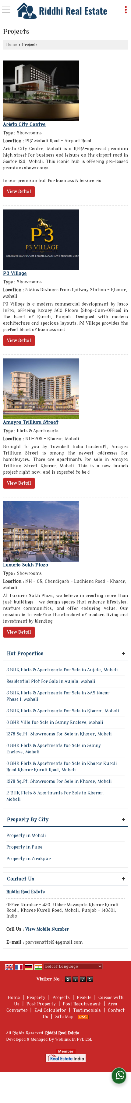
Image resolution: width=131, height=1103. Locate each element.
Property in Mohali (26, 835)
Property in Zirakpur (28, 858)
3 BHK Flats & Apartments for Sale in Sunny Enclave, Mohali (53, 748)
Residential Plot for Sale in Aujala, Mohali (50, 681)
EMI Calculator (50, 1010)
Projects (61, 997)
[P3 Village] (41, 239)
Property (36, 997)
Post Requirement (82, 1004)
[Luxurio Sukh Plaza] (41, 531)
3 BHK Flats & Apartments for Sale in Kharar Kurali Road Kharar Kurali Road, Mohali (61, 766)
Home (11, 45)
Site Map (64, 1017)
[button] (47, 929)
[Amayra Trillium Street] (41, 388)
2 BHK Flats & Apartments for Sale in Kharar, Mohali (55, 796)
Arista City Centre (24, 124)
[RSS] (83, 1017)
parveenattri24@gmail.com (54, 942)
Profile (84, 997)
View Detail (19, 191)
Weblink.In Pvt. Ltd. (73, 1039)
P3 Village (15, 273)
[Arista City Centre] (41, 91)
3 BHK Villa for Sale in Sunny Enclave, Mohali (54, 722)
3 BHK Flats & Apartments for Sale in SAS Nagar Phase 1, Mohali (57, 696)
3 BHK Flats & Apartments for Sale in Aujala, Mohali (62, 670)
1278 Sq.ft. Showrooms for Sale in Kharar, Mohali (59, 734)
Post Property (41, 1004)
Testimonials (87, 1010)
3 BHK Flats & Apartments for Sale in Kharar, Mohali (62, 711)
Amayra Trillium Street (30, 422)
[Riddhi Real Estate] (62, 11)
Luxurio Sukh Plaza (25, 565)
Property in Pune (24, 847)
